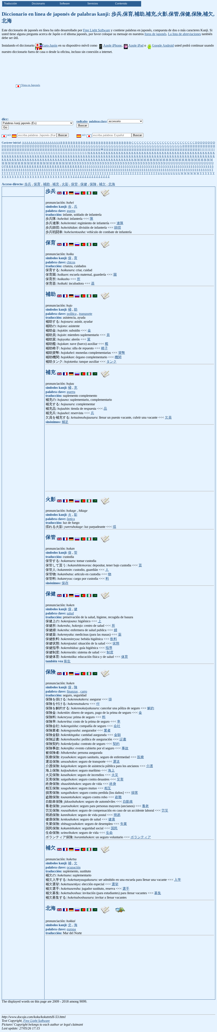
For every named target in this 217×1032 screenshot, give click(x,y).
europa (71, 929)
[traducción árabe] (95, 191)
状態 (116, 643)
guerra (71, 211)
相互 (107, 788)
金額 (117, 735)
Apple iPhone (112, 45)
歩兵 (27, 184)
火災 (114, 775)
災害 (120, 779)
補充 (55, 184)
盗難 (118, 797)
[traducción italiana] (89, 191)
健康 (111, 819)
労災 (164, 810)
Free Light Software (96, 30)
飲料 (113, 639)
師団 (117, 227)
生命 (109, 832)
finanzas (72, 691)
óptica (71, 519)
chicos (71, 262)
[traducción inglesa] (59, 191)
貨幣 (121, 352)
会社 (117, 726)
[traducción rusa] (77, 191)
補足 (65, 422)
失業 (123, 824)
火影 (65, 184)
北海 (111, 184)
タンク (111, 361)
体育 (124, 656)
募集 (157, 893)
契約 (116, 744)
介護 (149, 766)
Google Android (163, 45)
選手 (125, 888)
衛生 (67, 661)
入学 (177, 879)
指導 (109, 648)
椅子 (104, 348)
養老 (145, 806)
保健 (83, 184)
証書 (123, 739)
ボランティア (141, 837)
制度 (110, 652)
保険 (93, 184)
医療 (140, 757)
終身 (112, 784)
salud (70, 613)
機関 (118, 357)
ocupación (74, 867)
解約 (150, 708)
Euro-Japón (49, 45)
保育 (37, 184)
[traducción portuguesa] (83, 191)
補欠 (102, 184)
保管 (74, 184)
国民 (114, 828)
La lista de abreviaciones (184, 34)
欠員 (168, 417)
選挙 (115, 884)
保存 (65, 583)
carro (83, 691)
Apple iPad (135, 45)
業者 (107, 730)
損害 (134, 792)
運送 (116, 761)
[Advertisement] (122, 85)
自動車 (128, 801)
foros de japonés (155, 34)
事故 (125, 748)
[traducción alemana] (71, 191)
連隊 (120, 223)
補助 (46, 184)
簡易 (117, 815)
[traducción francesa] (65, 191)
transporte (85, 313)
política (72, 313)
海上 (111, 770)
